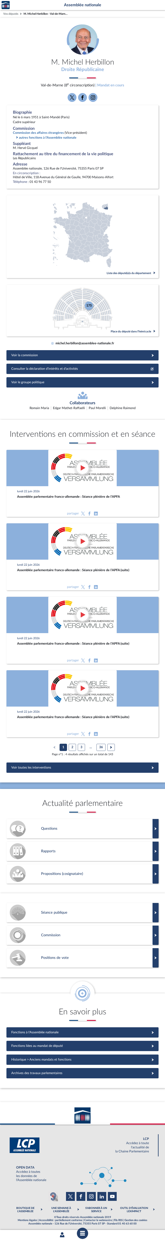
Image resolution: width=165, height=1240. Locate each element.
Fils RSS (118, 1220)
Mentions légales (27, 1220)
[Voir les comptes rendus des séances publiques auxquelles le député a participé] (82, 912)
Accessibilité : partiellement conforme (60, 1220)
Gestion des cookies (136, 1220)
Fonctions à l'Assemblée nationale (82, 1032)
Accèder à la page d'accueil (6, 5)
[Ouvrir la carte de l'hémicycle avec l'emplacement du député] (82, 310)
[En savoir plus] (82, 874)
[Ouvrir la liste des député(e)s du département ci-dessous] (82, 236)
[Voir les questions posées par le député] (82, 828)
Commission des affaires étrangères (38, 132)
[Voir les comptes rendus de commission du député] (82, 935)
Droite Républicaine (82, 69)
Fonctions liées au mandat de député (82, 1045)
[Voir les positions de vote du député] (82, 958)
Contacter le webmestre (98, 1220)
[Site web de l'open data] (82, 1174)
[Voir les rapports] (82, 851)
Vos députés (10, 13)
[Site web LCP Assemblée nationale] (82, 1145)
